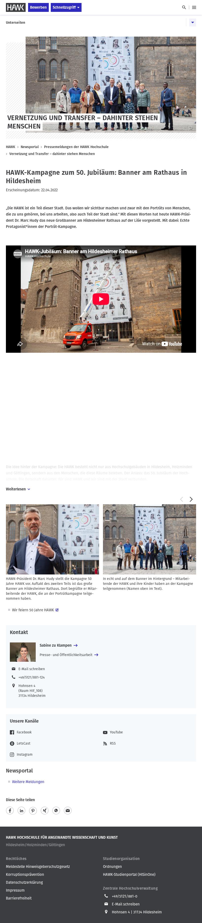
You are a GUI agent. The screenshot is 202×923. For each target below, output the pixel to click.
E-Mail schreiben (31, 669)
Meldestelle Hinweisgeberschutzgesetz (38, 866)
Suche (184, 7)
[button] (181, 499)
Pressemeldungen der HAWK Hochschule (76, 147)
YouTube (116, 732)
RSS (113, 743)
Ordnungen (112, 866)
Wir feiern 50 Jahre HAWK (33, 610)
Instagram (25, 754)
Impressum (15, 890)
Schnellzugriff (64, 7)
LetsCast (23, 743)
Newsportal (30, 147)
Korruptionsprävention (25, 874)
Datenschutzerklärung (24, 882)
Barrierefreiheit (19, 898)
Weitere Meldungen (28, 782)
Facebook (24, 732)
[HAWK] (16, 7)
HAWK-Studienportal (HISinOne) (129, 874)
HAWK (10, 147)
